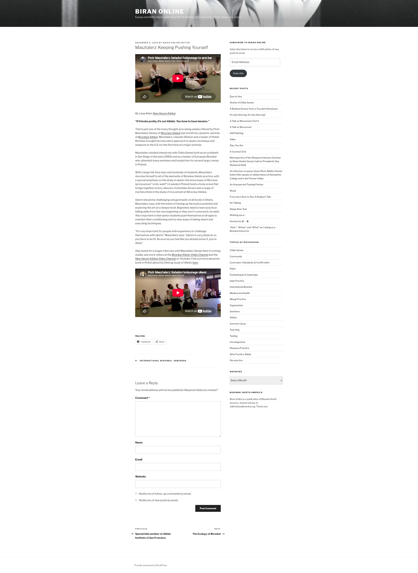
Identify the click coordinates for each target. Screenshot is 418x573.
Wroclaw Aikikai (170, 133)
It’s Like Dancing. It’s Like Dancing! (247, 114)
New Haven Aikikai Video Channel (155, 258)
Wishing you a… (238, 215)
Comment (142, 397)
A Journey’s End (238, 151)
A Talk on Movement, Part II (244, 121)
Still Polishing (236, 133)
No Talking (235, 202)
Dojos (233, 268)
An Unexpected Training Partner (246, 184)
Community (236, 256)
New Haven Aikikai (164, 113)
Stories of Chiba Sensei (242, 102)
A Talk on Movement (240, 127)
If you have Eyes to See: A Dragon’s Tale (250, 196)
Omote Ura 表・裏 (239, 221)
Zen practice (236, 360)
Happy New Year (238, 209)
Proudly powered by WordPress (150, 565)
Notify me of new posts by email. (158, 500)
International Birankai (156, 361)
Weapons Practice (239, 348)
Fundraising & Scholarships (244, 274)
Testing (233, 336)
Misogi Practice (238, 299)
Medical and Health (240, 293)
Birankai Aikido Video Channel (190, 254)
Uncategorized (237, 342)
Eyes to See (236, 96)
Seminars (180, 361)
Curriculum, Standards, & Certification (249, 262)
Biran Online (159, 11)
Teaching (234, 329)
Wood (233, 190)
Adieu (233, 139)
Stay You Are (236, 145)
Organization (236, 305)
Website (140, 476)
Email (138, 459)
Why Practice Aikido (240, 354)
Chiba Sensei (236, 250)
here (195, 262)
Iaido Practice (237, 280)
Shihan (233, 317)
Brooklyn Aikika (147, 137)
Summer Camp (238, 323)
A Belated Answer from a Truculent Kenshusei (254, 108)
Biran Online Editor (176, 43)
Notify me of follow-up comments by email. (165, 493)
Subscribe (238, 73)
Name (139, 442)
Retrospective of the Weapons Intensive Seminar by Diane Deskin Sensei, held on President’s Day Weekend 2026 (255, 161)
